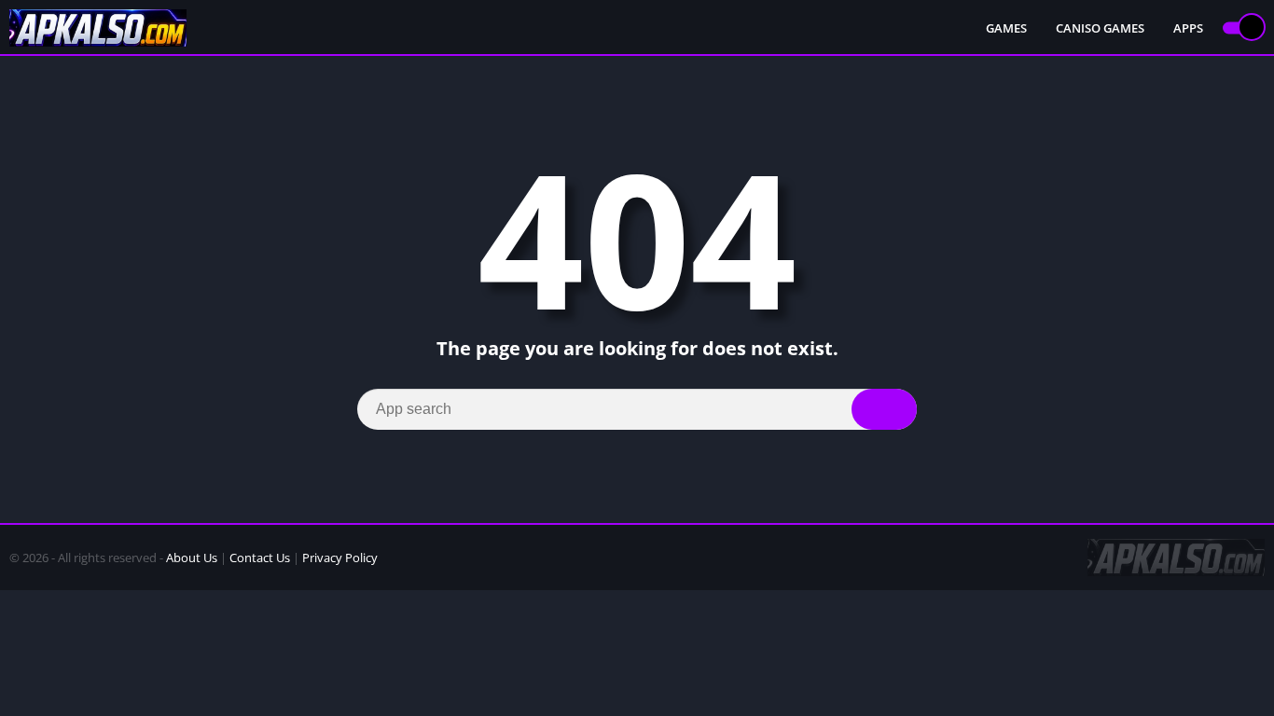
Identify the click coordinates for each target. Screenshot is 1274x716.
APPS (1188, 28)
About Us (191, 557)
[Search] (884, 409)
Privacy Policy (340, 557)
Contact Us (259, 557)
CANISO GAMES (1100, 28)
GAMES (1006, 28)
